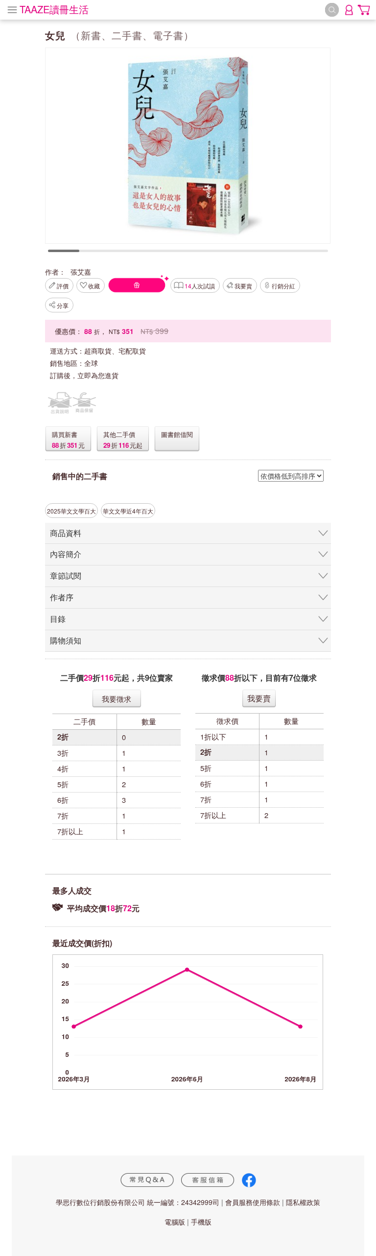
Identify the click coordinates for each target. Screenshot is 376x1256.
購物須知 (65, 640)
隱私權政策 (303, 1202)
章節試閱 (65, 575)
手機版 (201, 1222)
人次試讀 (200, 286)
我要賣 (243, 286)
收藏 (94, 286)
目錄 (58, 618)
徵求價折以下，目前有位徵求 (259, 677)
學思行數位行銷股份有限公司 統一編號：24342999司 (137, 1202)
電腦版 (174, 1222)
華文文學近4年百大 (128, 511)
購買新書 (64, 434)
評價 (63, 286)
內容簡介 (65, 554)
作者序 (61, 597)
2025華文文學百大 (71, 511)
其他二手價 (119, 434)
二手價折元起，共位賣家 (116, 677)
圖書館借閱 (177, 434)
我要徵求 (116, 698)
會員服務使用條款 (252, 1202)
